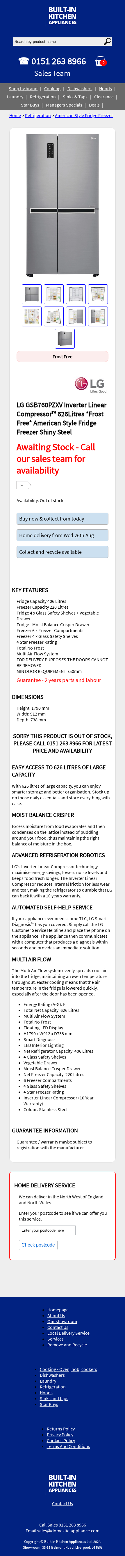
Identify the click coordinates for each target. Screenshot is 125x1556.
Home (15, 115)
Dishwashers (79, 88)
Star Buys (30, 105)
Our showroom (62, 1321)
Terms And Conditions (68, 1446)
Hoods (105, 88)
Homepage (58, 1310)
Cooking (52, 88)
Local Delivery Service (68, 1333)
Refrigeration (43, 97)
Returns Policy (61, 1429)
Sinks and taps (54, 1398)
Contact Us (57, 1327)
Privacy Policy (60, 1434)
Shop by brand (23, 88)
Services (55, 1339)
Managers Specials (64, 105)
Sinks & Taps (75, 97)
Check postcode (38, 1244)
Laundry (15, 97)
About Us (56, 1315)
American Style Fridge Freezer (84, 115)
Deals (94, 105)
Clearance (104, 97)
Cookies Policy (61, 1440)
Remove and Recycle (67, 1345)
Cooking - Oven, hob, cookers (68, 1369)
